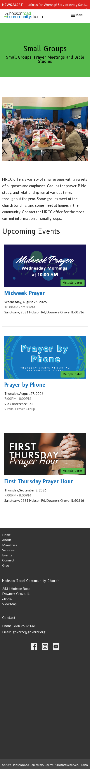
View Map (9, 604)
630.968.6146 (24, 626)
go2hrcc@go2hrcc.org (29, 632)
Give (5, 565)
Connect (8, 560)
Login (84, 765)
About (6, 540)
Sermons (8, 550)
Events (7, 555)
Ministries (9, 545)
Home (6, 535)
